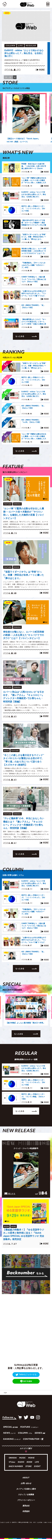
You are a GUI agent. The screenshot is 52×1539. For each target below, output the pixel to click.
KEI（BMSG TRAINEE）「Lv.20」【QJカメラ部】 (31, 421)
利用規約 (26, 1511)
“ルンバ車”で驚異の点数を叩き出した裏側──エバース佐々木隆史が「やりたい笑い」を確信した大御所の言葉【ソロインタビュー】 (33, 180)
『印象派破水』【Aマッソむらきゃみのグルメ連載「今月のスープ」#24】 (33, 265)
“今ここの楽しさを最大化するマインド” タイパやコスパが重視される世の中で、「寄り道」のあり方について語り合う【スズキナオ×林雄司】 (23, 759)
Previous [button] (2, 118)
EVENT (37, 1466)
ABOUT (25, 1478)
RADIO (21, 1462)
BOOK (29, 1462)
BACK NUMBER (16, 1466)
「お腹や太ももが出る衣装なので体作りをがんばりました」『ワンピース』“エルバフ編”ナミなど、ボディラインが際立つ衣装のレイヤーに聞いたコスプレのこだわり (33, 293)
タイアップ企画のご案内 (26, 1489)
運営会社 (26, 1506)
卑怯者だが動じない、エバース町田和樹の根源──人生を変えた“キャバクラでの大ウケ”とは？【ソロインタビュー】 (33, 251)
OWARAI (13, 1458)
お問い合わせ (26, 1483)
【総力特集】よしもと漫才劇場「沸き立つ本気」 (25, 1022)
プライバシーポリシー (26, 1500)
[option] (26, 42)
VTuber (12, 1462)
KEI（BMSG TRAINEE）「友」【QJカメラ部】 (33, 306)
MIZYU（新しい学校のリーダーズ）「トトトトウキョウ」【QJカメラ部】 (33, 208)
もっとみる (19, 336)
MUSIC (22, 1458)
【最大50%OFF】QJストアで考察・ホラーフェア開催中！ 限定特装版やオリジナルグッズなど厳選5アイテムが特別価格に (33, 222)
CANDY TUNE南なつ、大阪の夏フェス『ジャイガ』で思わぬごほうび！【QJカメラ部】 (33, 279)
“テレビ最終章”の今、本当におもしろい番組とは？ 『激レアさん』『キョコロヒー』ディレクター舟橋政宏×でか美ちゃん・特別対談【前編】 (23, 823)
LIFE (37, 1462)
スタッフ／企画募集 (26, 1495)
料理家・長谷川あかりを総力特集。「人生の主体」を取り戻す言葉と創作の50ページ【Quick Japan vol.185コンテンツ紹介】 (33, 166)
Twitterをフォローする (27, 1374)
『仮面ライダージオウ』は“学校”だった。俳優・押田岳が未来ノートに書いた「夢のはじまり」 (33, 236)
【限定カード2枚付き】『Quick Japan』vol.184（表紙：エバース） (23, 140)
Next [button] (49, 118)
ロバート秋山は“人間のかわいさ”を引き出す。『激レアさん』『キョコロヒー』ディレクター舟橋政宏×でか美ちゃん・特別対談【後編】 (23, 696)
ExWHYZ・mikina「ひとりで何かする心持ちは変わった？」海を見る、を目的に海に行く (23, 53)
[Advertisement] (26, 1330)
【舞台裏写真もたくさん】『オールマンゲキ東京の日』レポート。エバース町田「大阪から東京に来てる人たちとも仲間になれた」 (33, 321)
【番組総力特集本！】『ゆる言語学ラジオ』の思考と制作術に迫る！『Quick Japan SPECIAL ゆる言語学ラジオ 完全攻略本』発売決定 (23, 1234)
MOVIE (31, 1458)
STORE (28, 1466)
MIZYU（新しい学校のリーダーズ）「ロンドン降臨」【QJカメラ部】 (33, 1096)
